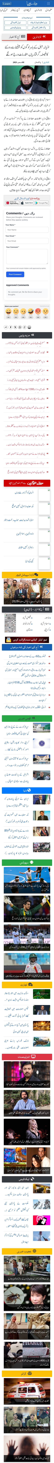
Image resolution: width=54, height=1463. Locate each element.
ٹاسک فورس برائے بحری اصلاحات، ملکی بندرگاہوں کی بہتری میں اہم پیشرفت (16, 1047)
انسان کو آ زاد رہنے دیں (24, 492)
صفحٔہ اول (48, 10)
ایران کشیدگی (15, 22)
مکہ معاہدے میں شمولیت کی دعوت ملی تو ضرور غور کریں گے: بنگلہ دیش (16, 821)
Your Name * (10, 225)
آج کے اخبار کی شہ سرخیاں (24, 647)
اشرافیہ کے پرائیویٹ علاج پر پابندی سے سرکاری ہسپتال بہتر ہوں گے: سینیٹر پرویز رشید (16, 781)
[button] (6, 591)
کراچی (46, 629)
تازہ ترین (38, 10)
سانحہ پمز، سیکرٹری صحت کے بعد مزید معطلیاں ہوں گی (26, 663)
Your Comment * (12, 247)
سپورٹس (24, 862)
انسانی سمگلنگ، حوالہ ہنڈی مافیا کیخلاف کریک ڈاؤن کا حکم (25, 707)
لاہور (47, 617)
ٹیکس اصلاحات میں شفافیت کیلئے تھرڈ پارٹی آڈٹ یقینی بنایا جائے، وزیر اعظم (16, 1015)
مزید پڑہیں (24, 335)
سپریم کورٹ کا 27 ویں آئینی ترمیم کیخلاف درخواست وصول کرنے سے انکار (16, 765)
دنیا (25, 790)
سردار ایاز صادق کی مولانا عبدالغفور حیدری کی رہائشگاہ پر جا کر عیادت (25, 697)
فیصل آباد (27, 617)
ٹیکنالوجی (24, 1179)
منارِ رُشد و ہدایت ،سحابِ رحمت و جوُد (19, 520)
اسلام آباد (45, 623)
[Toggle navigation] (48, 3)
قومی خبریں (24, 718)
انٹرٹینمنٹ (24, 1057)
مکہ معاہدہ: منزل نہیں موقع (23, 506)
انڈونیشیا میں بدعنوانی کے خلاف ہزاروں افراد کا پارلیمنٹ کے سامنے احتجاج (16, 853)
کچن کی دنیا (29, 561)
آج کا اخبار (27, 10)
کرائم (24, 1374)
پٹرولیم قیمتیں (15, 27)
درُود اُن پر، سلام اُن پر (25, 533)
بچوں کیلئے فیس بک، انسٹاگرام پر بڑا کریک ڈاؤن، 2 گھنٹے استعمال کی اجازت (16, 1226)
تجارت (23, 985)
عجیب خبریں (24, 1251)
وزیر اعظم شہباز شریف (38, 22)
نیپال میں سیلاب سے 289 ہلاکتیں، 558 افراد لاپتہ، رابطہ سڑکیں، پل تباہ (27, 685)
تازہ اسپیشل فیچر (25, 575)
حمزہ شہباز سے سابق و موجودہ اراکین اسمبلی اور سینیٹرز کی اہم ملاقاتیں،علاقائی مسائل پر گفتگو (25, 672)
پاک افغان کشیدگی (39, 27)
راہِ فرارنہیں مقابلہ (26, 547)
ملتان (28, 629)
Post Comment (15, 274)
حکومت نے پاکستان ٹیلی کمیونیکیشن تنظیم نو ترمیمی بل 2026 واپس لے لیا (16, 1210)
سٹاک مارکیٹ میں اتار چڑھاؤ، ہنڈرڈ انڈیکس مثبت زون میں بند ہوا (16, 1000)
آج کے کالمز (15, 10)
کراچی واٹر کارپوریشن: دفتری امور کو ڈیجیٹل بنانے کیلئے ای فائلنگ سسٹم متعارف (16, 749)
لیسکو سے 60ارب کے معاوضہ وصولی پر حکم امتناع (27, 656)
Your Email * (10, 236)
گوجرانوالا (27, 623)
